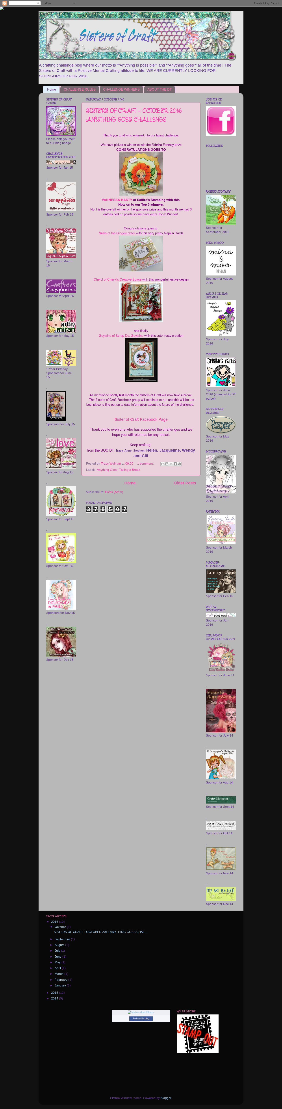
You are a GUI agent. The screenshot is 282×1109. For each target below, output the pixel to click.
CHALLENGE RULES (80, 89)
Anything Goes (107, 469)
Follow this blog (141, 1018)
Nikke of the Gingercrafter (117, 233)
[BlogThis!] (167, 464)
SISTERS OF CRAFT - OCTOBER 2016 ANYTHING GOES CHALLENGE (134, 115)
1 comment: (146, 463)
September (63, 939)
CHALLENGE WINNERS (121, 89)
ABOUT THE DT (159, 89)
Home (51, 89)
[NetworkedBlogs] (141, 1012)
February (61, 979)
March (59, 973)
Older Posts (185, 483)
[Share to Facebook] (175, 464)
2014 (55, 998)
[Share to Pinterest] (179, 464)
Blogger (166, 1098)
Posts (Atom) (114, 492)
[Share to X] (171, 464)
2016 (55, 921)
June (58, 956)
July (58, 950)
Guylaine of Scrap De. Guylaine (121, 335)
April (58, 968)
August (60, 945)
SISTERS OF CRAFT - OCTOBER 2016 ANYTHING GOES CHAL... (100, 932)
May (58, 962)
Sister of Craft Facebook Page (141, 419)
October (61, 927)
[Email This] (162, 464)
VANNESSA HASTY (117, 199)
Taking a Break (129, 469)
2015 (55, 992)
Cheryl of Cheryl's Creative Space (117, 279)
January (61, 985)
